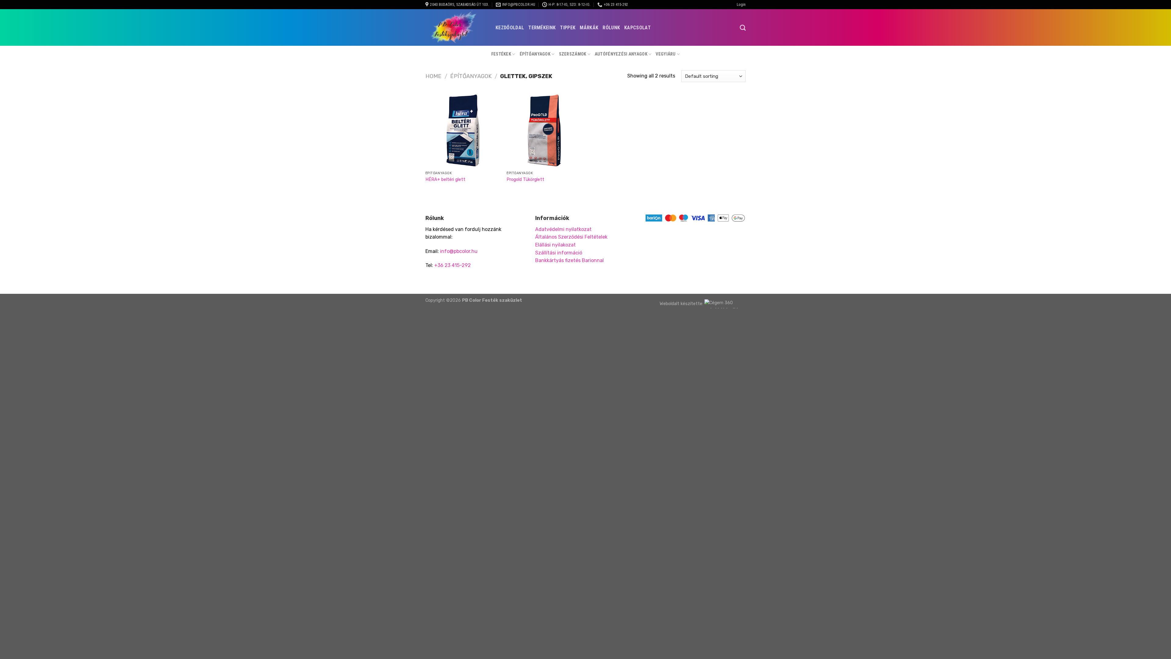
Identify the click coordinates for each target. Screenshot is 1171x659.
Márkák (589, 28)
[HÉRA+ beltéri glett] (463, 130)
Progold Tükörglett (525, 179)
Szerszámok (572, 54)
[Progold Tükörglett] (544, 130)
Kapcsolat (637, 28)
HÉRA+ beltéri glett (445, 179)
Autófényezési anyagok (621, 54)
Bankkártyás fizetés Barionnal (569, 260)
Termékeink (542, 28)
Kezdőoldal (510, 28)
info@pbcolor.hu (459, 251)
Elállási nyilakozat (555, 245)
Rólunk (611, 28)
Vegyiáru (665, 54)
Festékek (501, 54)
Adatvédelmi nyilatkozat (563, 229)
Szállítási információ (558, 253)
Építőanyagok (535, 54)
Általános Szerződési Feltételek (571, 237)
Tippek (567, 28)
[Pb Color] (455, 27)
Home (433, 76)
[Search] (743, 27)
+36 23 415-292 (452, 265)
